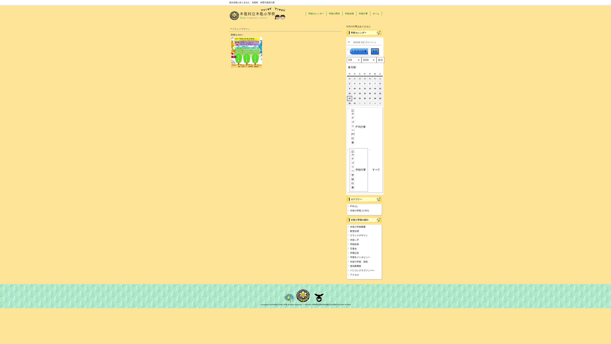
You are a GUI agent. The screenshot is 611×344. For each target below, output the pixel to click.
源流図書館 (355, 266)
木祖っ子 (354, 240)
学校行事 (363, 13)
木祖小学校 (355, 210)
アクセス (354, 275)
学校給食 (354, 244)
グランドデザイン (359, 235)
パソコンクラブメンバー (362, 270)
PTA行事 (361, 126)
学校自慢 (349, 13)
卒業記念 (354, 253)
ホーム (376, 13)
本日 (374, 51)
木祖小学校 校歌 (359, 262)
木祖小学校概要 (358, 227)
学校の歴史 (334, 13)
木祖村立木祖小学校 (280, 304)
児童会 (353, 248)
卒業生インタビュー (360, 257)
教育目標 (354, 231)
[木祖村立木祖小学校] (257, 21)
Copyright (263, 304)
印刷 (352, 68)
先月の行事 (360, 51)
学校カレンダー (316, 13)
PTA (352, 206)
